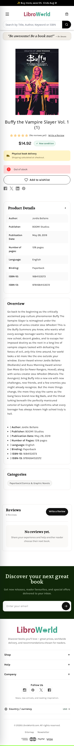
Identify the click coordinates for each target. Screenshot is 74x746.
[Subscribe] (66, 606)
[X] (11, 188)
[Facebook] (5, 188)
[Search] (66, 25)
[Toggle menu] (7, 14)
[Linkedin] (17, 188)
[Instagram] (24, 690)
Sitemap (29, 732)
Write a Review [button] (56, 135)
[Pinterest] (24, 188)
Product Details (21, 208)
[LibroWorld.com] (37, 629)
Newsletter (43, 732)
